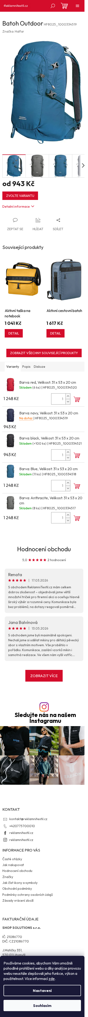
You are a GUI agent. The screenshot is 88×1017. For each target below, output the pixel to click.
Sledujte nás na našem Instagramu (45, 718)
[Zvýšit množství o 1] (67, 396)
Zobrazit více (44, 675)
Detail (13, 333)
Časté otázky (12, 859)
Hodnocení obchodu (44, 549)
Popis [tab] (26, 366)
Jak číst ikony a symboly (20, 883)
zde (52, 978)
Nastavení (42, 990)
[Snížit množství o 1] (67, 401)
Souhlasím (42, 1005)
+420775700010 (22, 826)
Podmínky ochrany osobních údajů (27, 895)
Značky (7, 877)
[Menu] (77, 6)
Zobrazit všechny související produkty (44, 353)
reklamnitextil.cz (21, 833)
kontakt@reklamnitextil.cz (28, 819)
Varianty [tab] (12, 366)
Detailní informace (16, 206)
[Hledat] (52, 6)
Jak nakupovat (13, 865)
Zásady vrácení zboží (18, 900)
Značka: (13, 31)
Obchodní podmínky (17, 888)
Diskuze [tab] (39, 366)
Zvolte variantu (20, 196)
